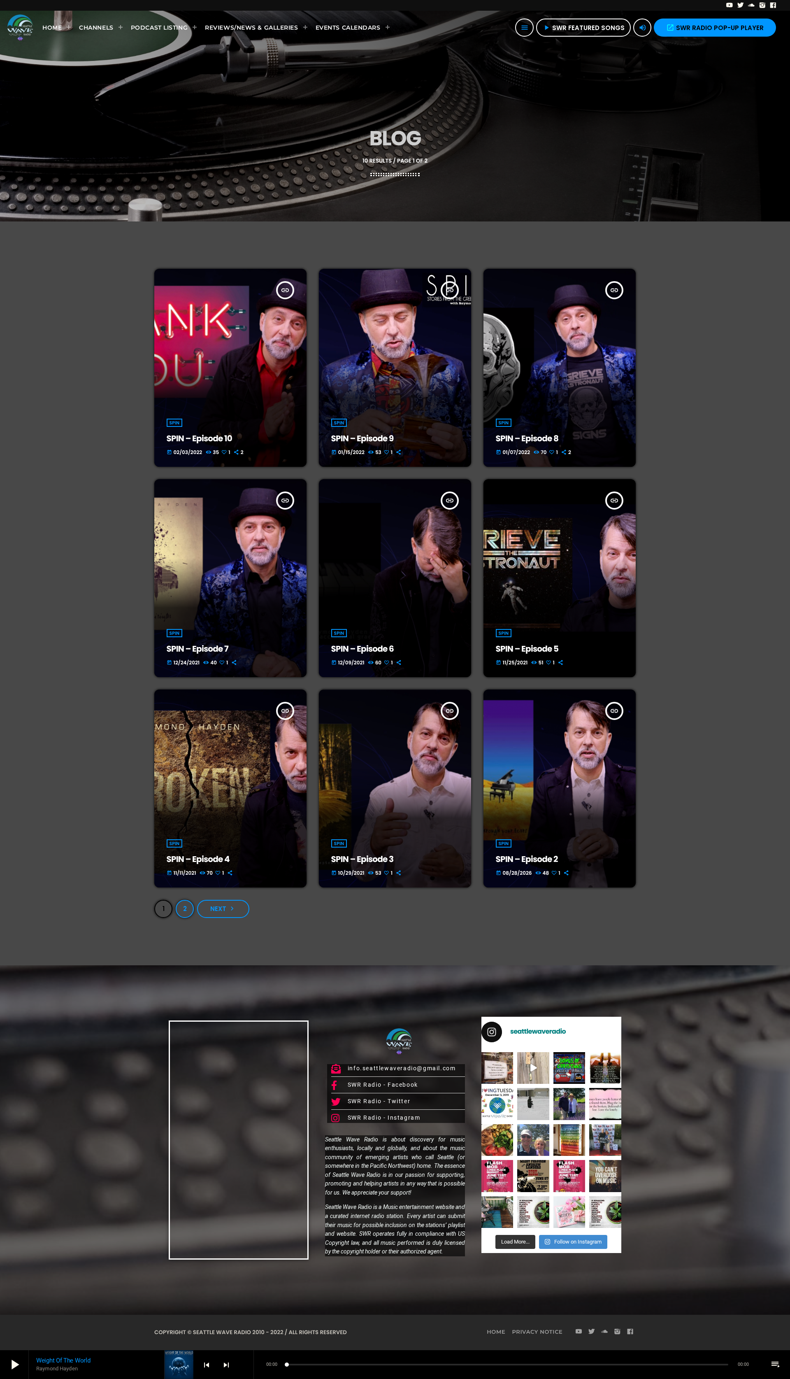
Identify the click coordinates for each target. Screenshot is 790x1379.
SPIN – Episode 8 (527, 438)
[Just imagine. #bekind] (533, 1212)
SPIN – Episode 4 (198, 859)
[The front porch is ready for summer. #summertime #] (497, 1212)
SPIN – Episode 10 (199, 438)
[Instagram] (762, 5)
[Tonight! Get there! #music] (533, 1176)
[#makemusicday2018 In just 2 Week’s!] (605, 1176)
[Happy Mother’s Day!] (569, 1212)
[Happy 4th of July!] (569, 1140)
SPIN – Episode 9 (362, 438)
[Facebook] (773, 5)
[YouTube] (729, 5)
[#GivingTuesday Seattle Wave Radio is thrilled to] (497, 1104)
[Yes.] (605, 1068)
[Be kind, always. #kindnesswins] (605, 1212)
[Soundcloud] (751, 5)
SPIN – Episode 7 (197, 649)
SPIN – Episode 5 (527, 649)
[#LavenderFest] (533, 1140)
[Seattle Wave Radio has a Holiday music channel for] (569, 1068)
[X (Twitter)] (740, 5)
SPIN (175, 422)
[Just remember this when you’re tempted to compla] (533, 1104)
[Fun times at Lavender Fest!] (569, 1104)
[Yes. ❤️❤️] (605, 1104)
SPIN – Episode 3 (362, 859)
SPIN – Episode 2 (527, 859)
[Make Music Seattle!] (569, 1176)
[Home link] (20, 27)
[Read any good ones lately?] (497, 1068)
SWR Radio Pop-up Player (715, 27)
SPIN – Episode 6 (362, 649)
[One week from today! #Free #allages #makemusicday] (497, 1176)
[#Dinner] (497, 1140)
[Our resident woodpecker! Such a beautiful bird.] (533, 1068)
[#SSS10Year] (605, 1140)
